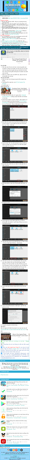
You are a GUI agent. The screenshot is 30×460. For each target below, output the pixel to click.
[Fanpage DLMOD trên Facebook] (11, 450)
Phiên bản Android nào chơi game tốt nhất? (17, 427)
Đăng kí (6, 13)
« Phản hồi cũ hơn (4, 374)
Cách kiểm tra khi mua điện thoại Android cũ (17, 389)
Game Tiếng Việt (21, 385)
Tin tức (14, 429)
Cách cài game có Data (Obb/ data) (10, 40)
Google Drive (15, 348)
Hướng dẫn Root (10, 417)
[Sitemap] (19, 450)
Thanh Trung (18, 30)
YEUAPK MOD (12, 31)
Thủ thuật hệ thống (10, 405)
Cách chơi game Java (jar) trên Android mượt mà (13, 44)
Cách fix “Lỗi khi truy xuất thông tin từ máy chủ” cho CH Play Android (17, 402)
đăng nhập (10, 367)
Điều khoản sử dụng (5, 454)
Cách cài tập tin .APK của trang (9, 38)
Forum (16, 13)
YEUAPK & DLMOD (12, 458)
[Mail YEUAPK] (21, 450)
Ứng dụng (22, 405)
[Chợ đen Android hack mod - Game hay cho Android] (8, 450)
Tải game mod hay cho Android (12, 34)
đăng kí (17, 367)
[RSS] (14, 450)
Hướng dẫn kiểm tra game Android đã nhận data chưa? (13, 329)
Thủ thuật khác (9, 391)
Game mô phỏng (14, 385)
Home (2, 13)
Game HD (9, 385)
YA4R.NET (19, 368)
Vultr (18, 457)
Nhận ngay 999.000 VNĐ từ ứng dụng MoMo (18, 18)
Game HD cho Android (16, 454)
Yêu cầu (12, 13)
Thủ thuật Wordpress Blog (18, 436)
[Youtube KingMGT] (16, 450)
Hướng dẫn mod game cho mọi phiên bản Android (13, 42)
